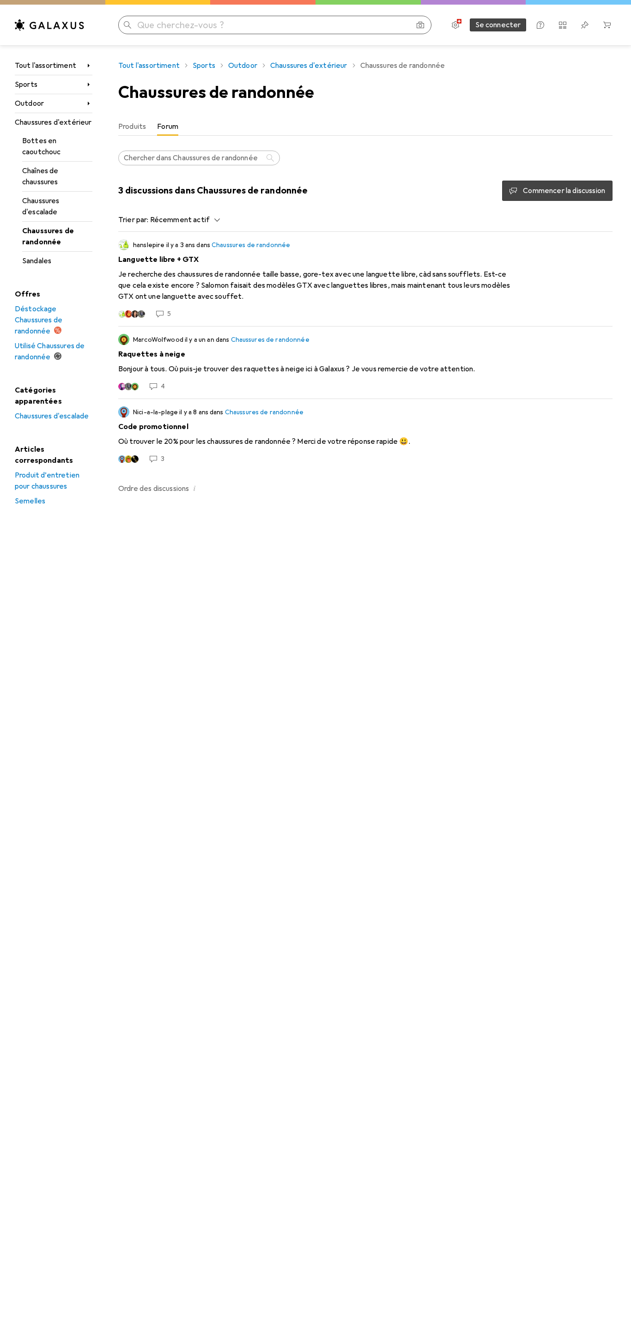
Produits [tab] (132, 126)
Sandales (36, 261)
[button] (194, 488)
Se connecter (498, 25)
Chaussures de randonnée (48, 236)
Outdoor (29, 103)
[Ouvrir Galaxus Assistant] (540, 25)
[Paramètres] (455, 25)
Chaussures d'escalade (41, 206)
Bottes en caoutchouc (41, 146)
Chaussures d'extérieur (53, 122)
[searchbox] (199, 158)
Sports (26, 84)
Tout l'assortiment (45, 65)
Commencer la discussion (564, 190)
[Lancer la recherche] (127, 25)
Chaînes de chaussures (40, 176)
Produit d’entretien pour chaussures (47, 481)
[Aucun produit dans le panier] (607, 25)
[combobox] (183, 220)
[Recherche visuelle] (420, 25)
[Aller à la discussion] (365, 279)
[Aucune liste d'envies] (584, 25)
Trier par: (133, 219)
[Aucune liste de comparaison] (562, 25)
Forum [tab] (167, 126)
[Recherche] (271, 158)
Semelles (30, 501)
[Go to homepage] (49, 25)
